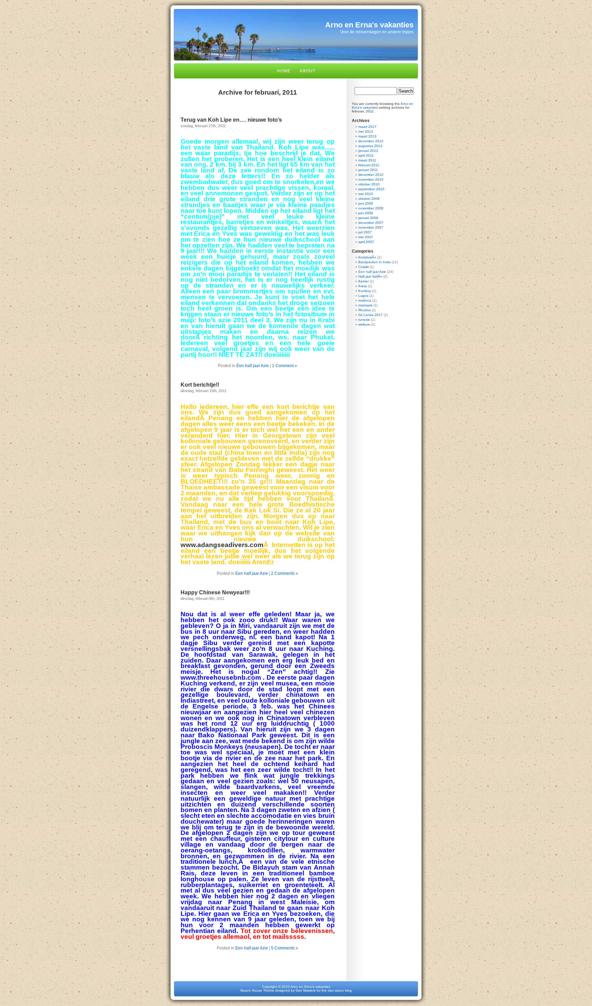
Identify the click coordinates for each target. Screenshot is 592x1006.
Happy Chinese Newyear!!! (215, 592)
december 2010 (370, 175)
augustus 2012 (370, 146)
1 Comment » (284, 365)
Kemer (363, 281)
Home (284, 71)
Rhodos (364, 310)
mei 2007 (365, 237)
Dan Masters (306, 990)
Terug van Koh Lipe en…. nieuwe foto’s (231, 120)
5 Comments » (284, 948)
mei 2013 (365, 131)
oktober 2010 (369, 184)
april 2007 (366, 242)
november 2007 (370, 227)
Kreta (362, 286)
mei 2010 (365, 194)
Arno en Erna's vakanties (369, 25)
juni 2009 (365, 203)
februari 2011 (368, 165)
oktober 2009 (369, 199)
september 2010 (371, 189)
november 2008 (370, 208)
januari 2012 (368, 151)
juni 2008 (365, 213)
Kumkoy (364, 291)
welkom (364, 324)
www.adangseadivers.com (222, 544)
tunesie (364, 320)
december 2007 (370, 223)
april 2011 (366, 155)
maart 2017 (367, 127)
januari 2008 (368, 218)
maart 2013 (367, 136)
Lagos (363, 296)
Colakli (363, 267)
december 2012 (370, 141)
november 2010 (370, 179)
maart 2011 (367, 160)
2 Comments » (284, 573)
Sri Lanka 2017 (370, 315)
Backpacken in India (374, 262)
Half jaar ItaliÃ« (370, 276)
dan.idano (336, 990)
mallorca (364, 300)
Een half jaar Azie (252, 365)
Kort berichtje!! (200, 385)
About (308, 71)
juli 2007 (365, 232)
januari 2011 (368, 170)
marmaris (365, 305)
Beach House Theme (257, 990)
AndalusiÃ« (367, 257)
